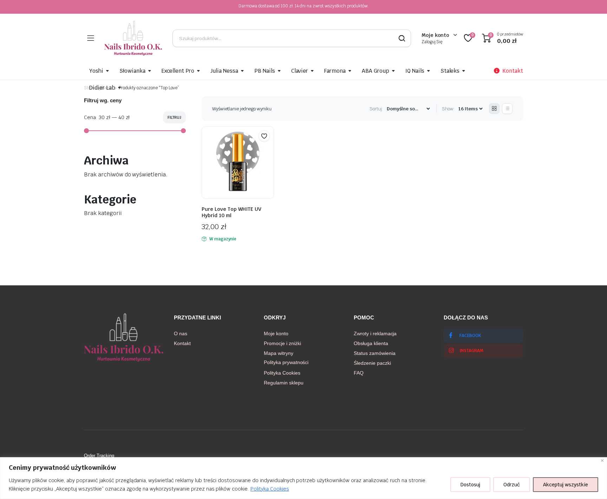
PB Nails (264, 70)
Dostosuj (470, 484)
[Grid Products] (494, 108)
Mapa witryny (278, 353)
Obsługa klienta (371, 343)
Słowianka (132, 70)
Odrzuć (511, 484)
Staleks (450, 70)
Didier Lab (102, 87)
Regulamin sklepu (284, 382)
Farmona (335, 70)
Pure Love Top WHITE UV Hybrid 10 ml (231, 212)
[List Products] (507, 108)
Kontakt (182, 343)
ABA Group (375, 70)
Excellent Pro (178, 70)
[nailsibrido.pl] (133, 38)
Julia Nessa (224, 70)
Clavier (299, 70)
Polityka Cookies (269, 489)
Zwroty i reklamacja (375, 333)
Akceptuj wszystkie (565, 484)
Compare (267, 149)
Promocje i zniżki (282, 343)
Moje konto (276, 333)
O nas (180, 333)
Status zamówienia (375, 353)
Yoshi (96, 70)
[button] (264, 136)
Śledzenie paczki (372, 363)
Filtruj (174, 117)
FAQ (359, 373)
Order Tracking (99, 455)
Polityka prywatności (286, 362)
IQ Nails (414, 70)
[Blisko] (602, 460)
